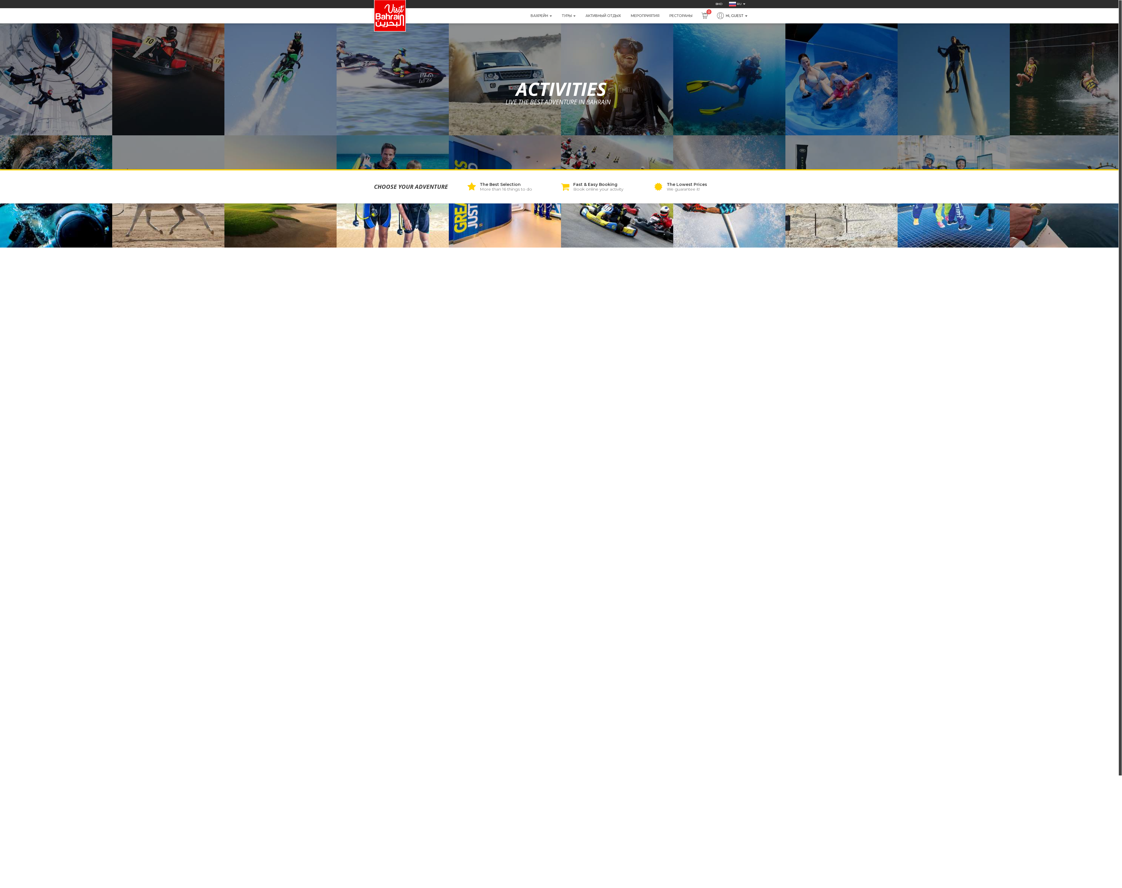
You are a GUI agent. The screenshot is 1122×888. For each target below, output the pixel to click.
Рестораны (680, 15)
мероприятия (645, 15)
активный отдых (603, 15)
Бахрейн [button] (540, 15)
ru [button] (739, 4)
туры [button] (567, 15)
